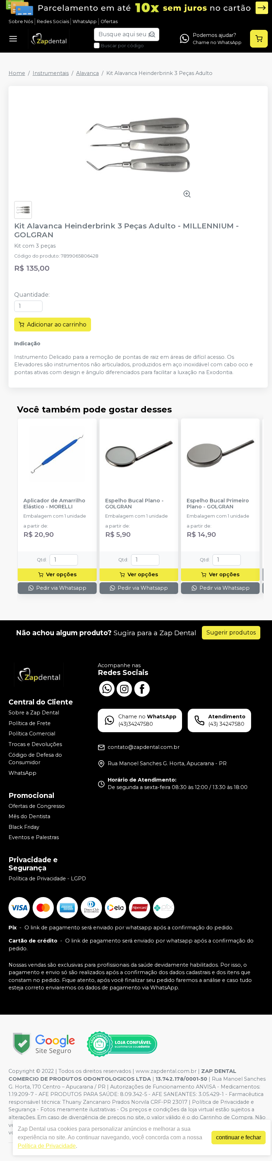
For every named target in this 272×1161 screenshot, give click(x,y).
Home (16, 73)
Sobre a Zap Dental (33, 712)
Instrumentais (51, 73)
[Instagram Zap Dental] (124, 688)
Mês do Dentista (29, 816)
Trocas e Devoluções (35, 744)
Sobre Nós (20, 21)
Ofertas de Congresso (36, 806)
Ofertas (109, 21)
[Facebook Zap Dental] (142, 688)
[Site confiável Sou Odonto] (121, 1044)
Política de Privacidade (47, 1146)
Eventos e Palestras (33, 838)
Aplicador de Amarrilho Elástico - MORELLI (54, 504)
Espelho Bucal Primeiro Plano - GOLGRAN (218, 504)
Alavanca (87, 73)
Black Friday (23, 827)
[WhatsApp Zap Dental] (106, 688)
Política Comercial (31, 734)
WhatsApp (85, 21)
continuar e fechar (238, 1137)
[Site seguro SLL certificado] (43, 1044)
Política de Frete (29, 723)
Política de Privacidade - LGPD (47, 878)
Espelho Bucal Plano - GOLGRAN (134, 504)
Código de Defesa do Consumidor (35, 759)
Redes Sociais (53, 21)
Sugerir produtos (231, 632)
